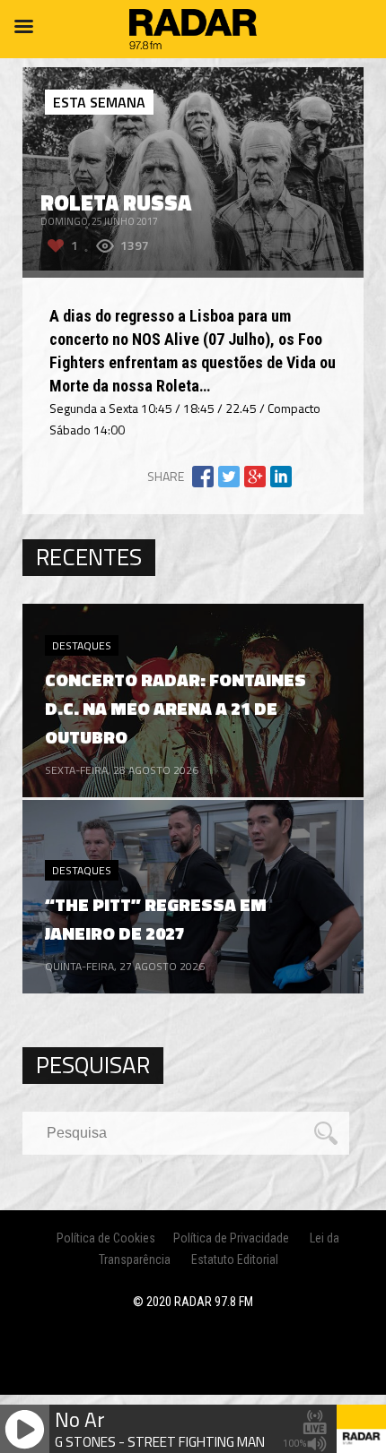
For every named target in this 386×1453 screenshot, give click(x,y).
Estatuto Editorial (234, 1259)
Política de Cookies (106, 1238)
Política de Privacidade (231, 1238)
